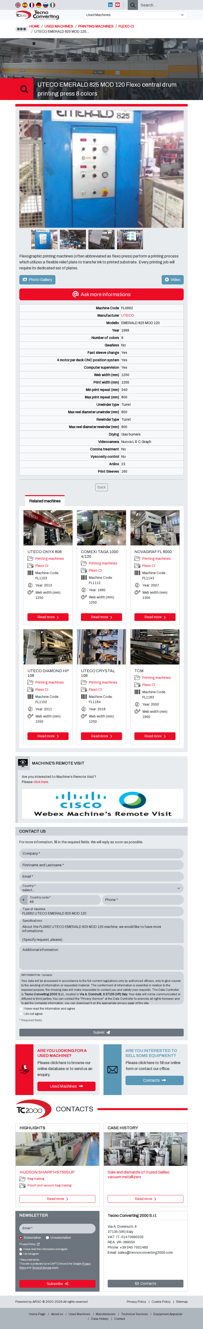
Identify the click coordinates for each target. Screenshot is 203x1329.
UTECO (127, 315)
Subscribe (55, 1284)
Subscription (32, 1237)
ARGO (37, 1301)
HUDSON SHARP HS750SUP (47, 1172)
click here (40, 782)
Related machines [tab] (45, 501)
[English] (18, 5)
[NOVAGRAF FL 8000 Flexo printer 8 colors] (154, 527)
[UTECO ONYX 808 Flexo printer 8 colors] (48, 527)
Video (175, 280)
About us (57, 1314)
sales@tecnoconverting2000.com (145, 1252)
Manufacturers (105, 1314)
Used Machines (63, 1086)
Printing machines (49, 559)
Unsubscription (61, 1237)
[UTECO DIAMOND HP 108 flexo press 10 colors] (48, 646)
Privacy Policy (27, 1244)
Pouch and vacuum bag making (49, 1185)
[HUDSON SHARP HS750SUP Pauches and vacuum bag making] (57, 1149)
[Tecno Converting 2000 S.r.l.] (47, 15)
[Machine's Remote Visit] (103, 803)
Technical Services (134, 1314)
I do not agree (33, 1014)
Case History (99, 1319)
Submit (99, 1032)
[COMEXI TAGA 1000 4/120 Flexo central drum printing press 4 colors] (101, 527)
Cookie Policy (161, 1301)
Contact (119, 1319)
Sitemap (182, 1301)
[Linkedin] (110, 5)
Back (102, 487)
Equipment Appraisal (167, 1314)
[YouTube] (117, 5)
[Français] (31, 5)
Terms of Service (41, 1267)
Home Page (37, 1314)
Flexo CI (41, 566)
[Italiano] (52, 5)
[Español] (24, 5)
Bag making (35, 1178)
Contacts (151, 1080)
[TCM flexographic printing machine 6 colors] (154, 646)
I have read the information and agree (49, 1008)
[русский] (45, 5)
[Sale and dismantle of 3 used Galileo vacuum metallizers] (145, 1149)
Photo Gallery (40, 280)
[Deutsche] (38, 5)
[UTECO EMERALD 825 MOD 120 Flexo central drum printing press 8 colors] (101, 169)
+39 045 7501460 (134, 1247)
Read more (46, 617)
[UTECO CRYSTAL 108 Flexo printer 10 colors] (101, 646)
